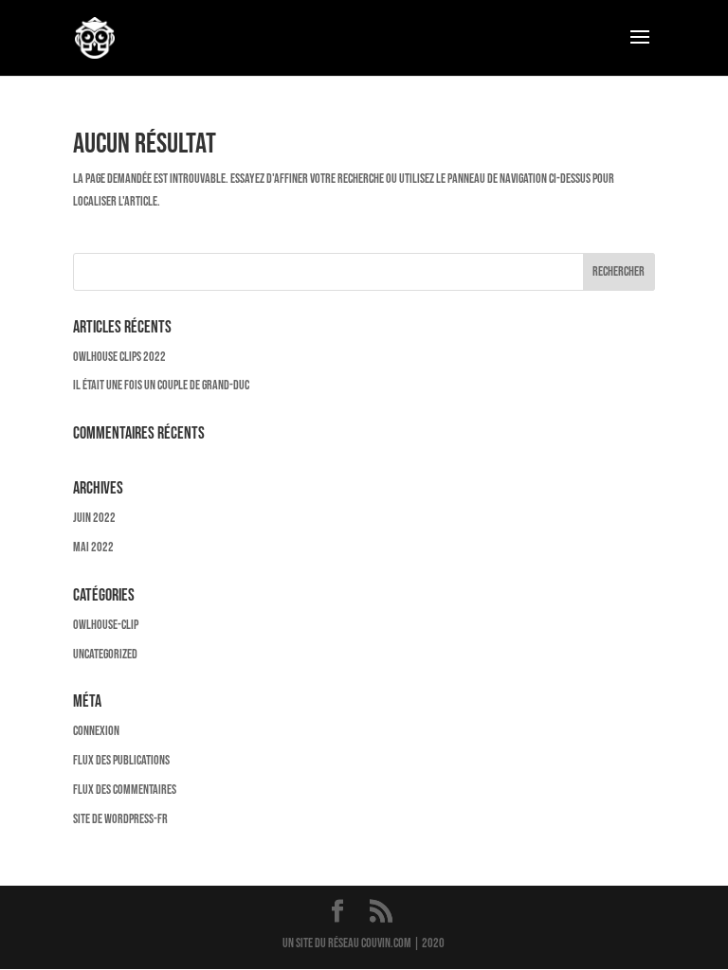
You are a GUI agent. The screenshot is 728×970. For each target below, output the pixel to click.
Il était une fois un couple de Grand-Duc (161, 385)
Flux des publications (121, 760)
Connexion (96, 731)
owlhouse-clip (105, 625)
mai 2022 (93, 547)
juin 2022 (94, 518)
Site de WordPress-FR (120, 819)
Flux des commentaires (124, 789)
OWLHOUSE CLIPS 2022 (119, 357)
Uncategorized (105, 654)
